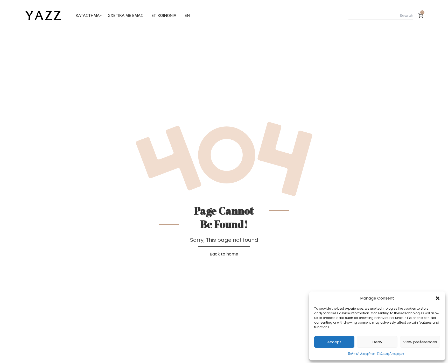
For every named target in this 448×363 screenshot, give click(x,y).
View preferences (420, 342)
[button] (437, 298)
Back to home (224, 254)
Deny (377, 342)
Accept (334, 342)
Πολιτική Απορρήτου (361, 353)
